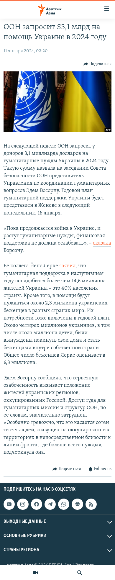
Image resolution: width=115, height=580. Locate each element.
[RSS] (91, 504)
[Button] (97, 64)
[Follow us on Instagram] (22, 504)
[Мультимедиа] (35, 572)
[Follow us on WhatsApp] (63, 504)
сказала (102, 243)
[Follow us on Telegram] (50, 504)
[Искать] (79, 572)
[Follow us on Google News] (77, 504)
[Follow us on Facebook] (36, 504)
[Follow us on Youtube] (9, 504)
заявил (67, 266)
